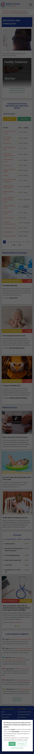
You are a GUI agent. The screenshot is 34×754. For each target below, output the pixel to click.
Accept (12, 744)
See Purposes (21, 744)
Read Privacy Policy (17, 748)
